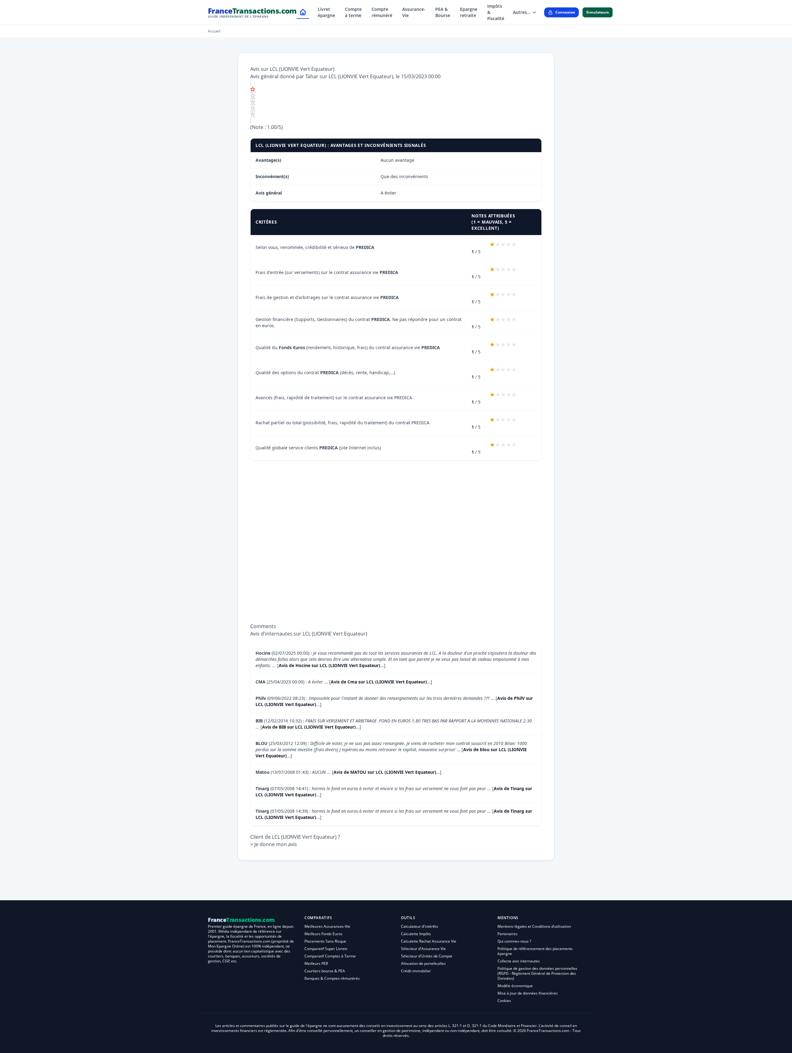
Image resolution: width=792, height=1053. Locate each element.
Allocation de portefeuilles (423, 963)
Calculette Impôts (416, 933)
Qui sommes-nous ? (514, 941)
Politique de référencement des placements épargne (535, 951)
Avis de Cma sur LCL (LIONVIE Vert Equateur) (379, 682)
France (252, 12)
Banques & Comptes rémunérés (332, 978)
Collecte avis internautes (518, 961)
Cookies (504, 1000)
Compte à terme (353, 12)
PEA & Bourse (442, 12)
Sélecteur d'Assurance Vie (423, 948)
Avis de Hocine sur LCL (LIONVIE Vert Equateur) (329, 665)
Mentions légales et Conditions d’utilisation (534, 926)
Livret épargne (326, 12)
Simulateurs (597, 12)
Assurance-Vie (413, 12)
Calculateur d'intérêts (419, 926)
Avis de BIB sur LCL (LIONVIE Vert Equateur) (309, 727)
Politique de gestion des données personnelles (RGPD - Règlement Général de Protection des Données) (537, 973)
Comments (263, 626)
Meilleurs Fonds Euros (323, 933)
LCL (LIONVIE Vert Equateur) (361, 76)
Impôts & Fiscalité (495, 12)
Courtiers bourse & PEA (324, 971)
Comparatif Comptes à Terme (330, 956)
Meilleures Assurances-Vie (327, 926)
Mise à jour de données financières (527, 993)
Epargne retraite (468, 12)
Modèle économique (515, 985)
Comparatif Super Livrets (325, 948)
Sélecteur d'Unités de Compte (426, 956)
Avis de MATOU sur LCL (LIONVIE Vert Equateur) (385, 772)
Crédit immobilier (416, 971)
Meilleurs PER (316, 963)
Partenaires (507, 933)
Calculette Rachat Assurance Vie (428, 941)
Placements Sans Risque (325, 941)
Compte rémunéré (382, 12)
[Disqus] (396, 545)
